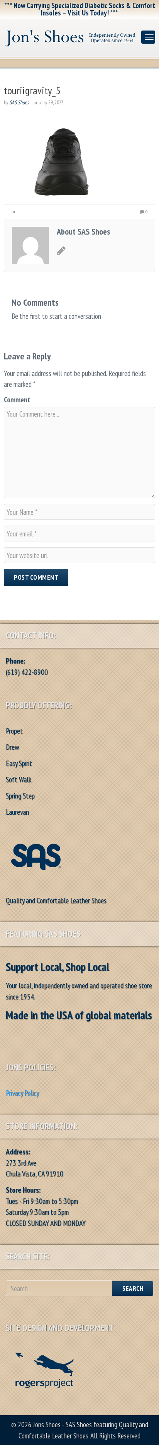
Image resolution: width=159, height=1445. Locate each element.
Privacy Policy (22, 1093)
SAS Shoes (19, 102)
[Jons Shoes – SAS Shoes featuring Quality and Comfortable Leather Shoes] (70, 35)
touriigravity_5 (32, 90)
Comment (17, 399)
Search (132, 1288)
